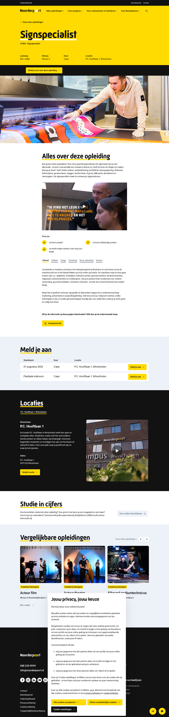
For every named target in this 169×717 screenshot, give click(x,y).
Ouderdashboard (26, 3)
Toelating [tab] (72, 260)
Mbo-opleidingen (54, 11)
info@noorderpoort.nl (32, 670)
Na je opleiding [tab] (86, 260)
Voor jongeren (74, 11)
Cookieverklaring (27, 707)
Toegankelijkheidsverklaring (32, 711)
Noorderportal (136, 3)
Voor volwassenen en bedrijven (101, 11)
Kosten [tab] (99, 260)
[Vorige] (141, 539)
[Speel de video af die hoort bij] (84, 206)
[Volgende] (146, 539)
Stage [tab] (63, 260)
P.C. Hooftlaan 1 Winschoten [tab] (33, 412)
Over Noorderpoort (130, 11)
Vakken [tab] (54, 260)
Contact (146, 3)
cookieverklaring (111, 693)
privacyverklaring (92, 693)
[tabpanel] (84, 283)
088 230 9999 (28, 665)
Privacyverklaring (27, 703)
